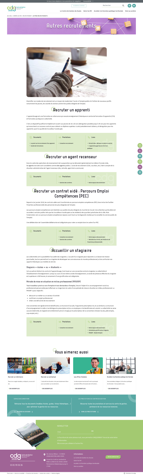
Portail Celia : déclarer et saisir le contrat (100, 143)
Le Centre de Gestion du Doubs (70, 11)
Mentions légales (56, 473)
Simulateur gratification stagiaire (99, 330)
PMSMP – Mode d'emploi (95, 333)
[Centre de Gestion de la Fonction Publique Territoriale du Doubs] (16, 8)
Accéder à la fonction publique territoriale (108, 11)
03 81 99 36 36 (16, 465)
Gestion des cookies (45, 473)
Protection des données (32, 473)
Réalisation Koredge (131, 473)
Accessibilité (87, 1)
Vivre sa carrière (130, 11)
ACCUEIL (9, 16)
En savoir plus (14, 389)
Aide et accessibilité (19, 473)
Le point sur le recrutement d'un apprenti (43, 143)
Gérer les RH (87, 11)
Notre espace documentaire (97, 183)
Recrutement (27, 16)
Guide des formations (37, 146)
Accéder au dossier (23, 412)
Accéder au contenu (79, 6)
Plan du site (10, 473)
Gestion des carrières (66, 183)
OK (92, 431)
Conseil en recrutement (66, 143)
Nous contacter (113, 457)
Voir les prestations (88, 412)
